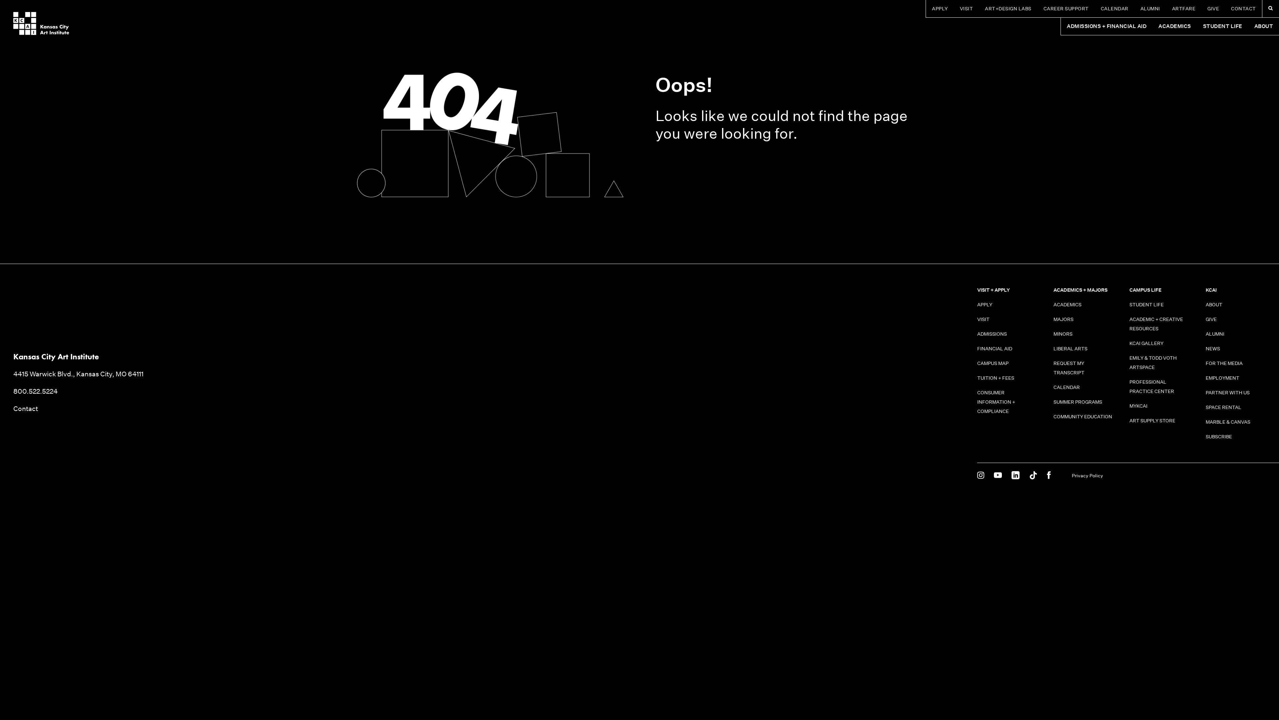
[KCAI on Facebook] (1049, 475)
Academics (1067, 305)
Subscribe (1219, 437)
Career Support (1066, 9)
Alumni (1150, 9)
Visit (966, 9)
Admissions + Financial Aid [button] (1106, 26)
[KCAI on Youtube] (998, 475)
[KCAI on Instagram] (980, 475)
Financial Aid (994, 349)
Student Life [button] (1222, 26)
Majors (1063, 319)
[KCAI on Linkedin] (1016, 475)
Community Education (1083, 417)
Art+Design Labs (1008, 9)
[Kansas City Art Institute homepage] (41, 23)
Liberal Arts (1070, 349)
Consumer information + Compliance (996, 402)
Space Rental (1223, 407)
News (1213, 349)
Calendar (1114, 9)
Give (1213, 9)
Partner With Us (1228, 393)
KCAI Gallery (1146, 343)
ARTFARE (1184, 9)
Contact (1243, 9)
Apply (940, 9)
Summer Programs (1078, 402)
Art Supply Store (1152, 421)
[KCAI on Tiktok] (1033, 475)
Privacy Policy (1087, 476)
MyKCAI (1138, 406)
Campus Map (993, 363)
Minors (1063, 334)
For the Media (1224, 363)
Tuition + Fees (995, 378)
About (1214, 305)
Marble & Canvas (1228, 422)
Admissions (992, 334)
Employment (1222, 378)
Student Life (1146, 305)
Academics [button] (1174, 26)
